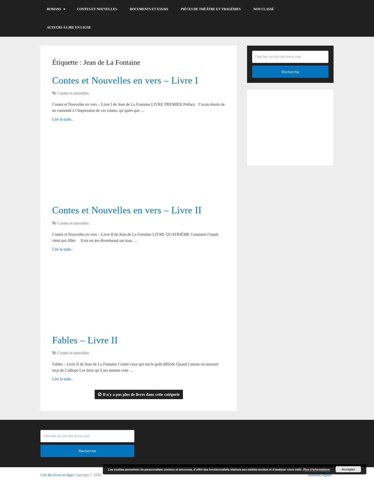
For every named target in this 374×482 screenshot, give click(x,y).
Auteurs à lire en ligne (69, 27)
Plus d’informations (316, 469)
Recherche (290, 72)
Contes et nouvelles (97, 9)
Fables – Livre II (85, 340)
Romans (54, 9)
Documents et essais (149, 9)
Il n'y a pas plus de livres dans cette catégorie (141, 394)
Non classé (263, 9)
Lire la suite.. (62, 119)
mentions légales (320, 475)
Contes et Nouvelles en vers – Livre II (127, 210)
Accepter (348, 469)
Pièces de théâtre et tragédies (211, 9)
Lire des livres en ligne (57, 475)
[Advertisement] (138, 165)
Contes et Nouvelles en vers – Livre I (125, 80)
